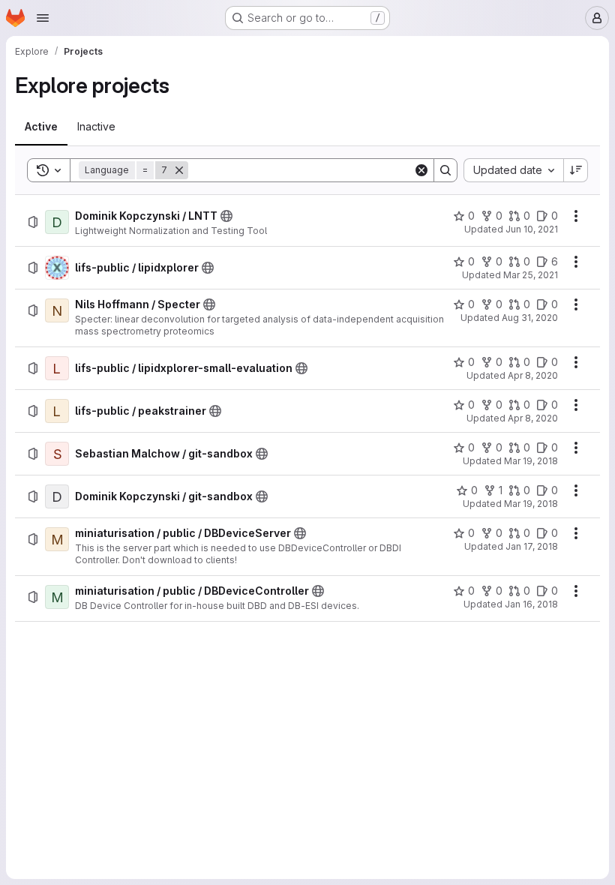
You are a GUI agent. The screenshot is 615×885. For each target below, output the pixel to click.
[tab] (41, 127)
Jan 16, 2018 (531, 604)
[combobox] (513, 170)
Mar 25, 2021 (530, 274)
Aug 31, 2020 (530, 317)
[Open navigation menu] (43, 18)
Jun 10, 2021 (532, 229)
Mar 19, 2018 (531, 460)
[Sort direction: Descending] (576, 170)
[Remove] (179, 170)
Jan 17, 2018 (532, 546)
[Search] (446, 170)
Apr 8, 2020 (533, 375)
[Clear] (421, 170)
